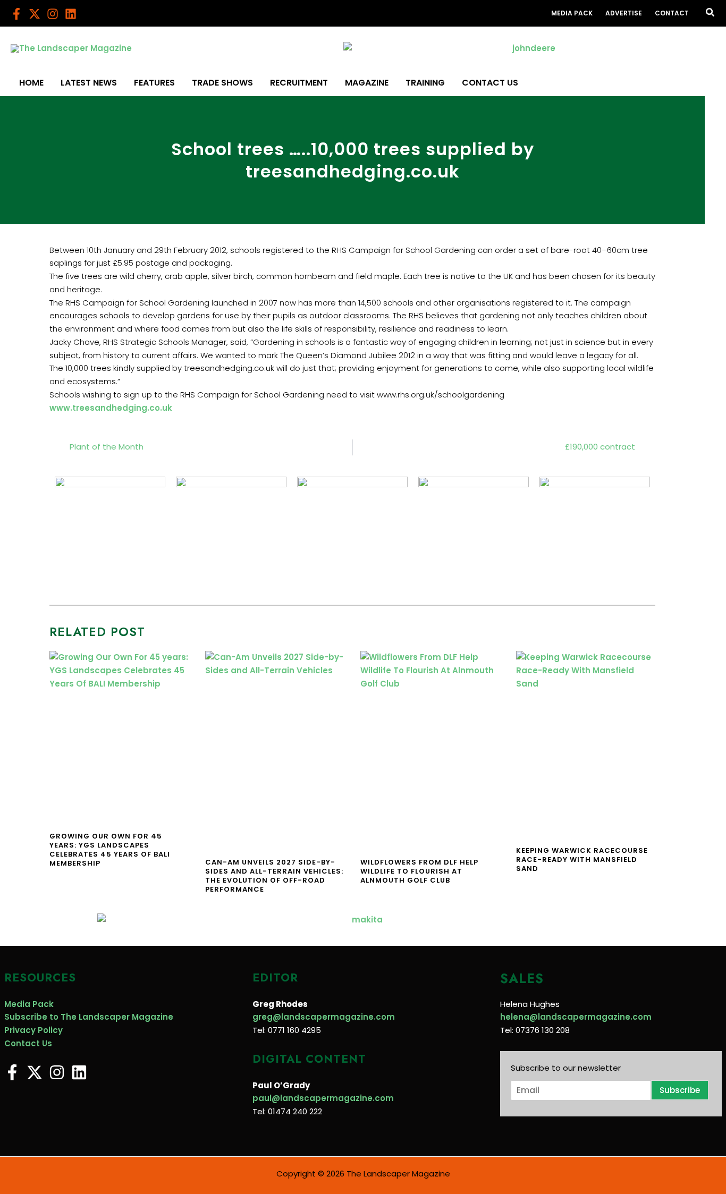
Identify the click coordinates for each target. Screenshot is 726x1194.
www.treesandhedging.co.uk (110, 407)
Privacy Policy (33, 1030)
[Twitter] (34, 14)
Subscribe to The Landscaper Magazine (88, 1016)
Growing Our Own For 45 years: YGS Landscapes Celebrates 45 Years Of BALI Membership (109, 849)
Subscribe (680, 1090)
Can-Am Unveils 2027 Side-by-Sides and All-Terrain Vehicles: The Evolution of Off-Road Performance (274, 875)
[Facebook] (16, 14)
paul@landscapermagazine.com (323, 1098)
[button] (710, 13)
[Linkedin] (71, 14)
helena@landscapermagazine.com (576, 1016)
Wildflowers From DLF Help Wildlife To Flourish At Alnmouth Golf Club (419, 871)
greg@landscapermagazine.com (323, 1016)
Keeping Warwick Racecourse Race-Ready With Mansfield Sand (582, 859)
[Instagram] (52, 14)
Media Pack (29, 1004)
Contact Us (28, 1043)
